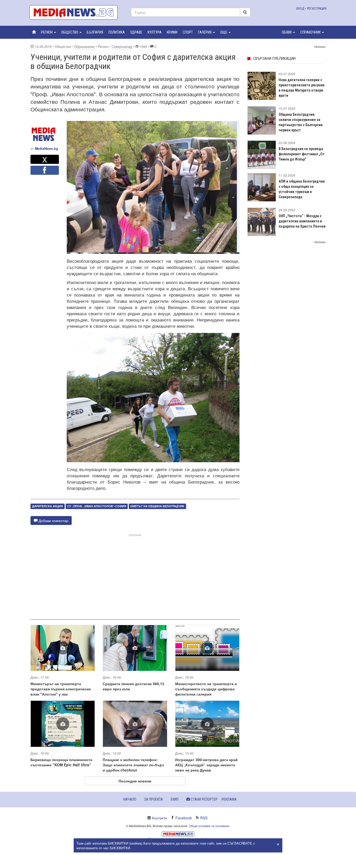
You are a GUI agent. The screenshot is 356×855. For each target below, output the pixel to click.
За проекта (153, 799)
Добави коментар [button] (53, 520)
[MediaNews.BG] (76, 12)
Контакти (159, 817)
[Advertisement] (135, 574)
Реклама (229, 799)
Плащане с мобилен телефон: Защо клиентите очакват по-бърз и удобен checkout (133, 765)
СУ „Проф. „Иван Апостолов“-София (96, 506)
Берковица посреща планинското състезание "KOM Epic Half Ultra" (61, 762)
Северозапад (122, 46)
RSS (203, 817)
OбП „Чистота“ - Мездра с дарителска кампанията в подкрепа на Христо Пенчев (302, 221)
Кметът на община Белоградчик (157, 506)
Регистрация (317, 8)
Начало (129, 799)
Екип (175, 799)
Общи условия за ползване (209, 826)
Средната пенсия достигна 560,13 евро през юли (133, 686)
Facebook (183, 817)
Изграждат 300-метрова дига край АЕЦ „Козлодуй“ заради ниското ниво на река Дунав (206, 765)
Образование (84, 46)
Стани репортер (204, 799)
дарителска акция (47, 506)
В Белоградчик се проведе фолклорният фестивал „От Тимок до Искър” (302, 154)
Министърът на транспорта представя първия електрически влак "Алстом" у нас (60, 689)
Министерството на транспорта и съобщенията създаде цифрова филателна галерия (206, 689)
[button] (48, 32)
